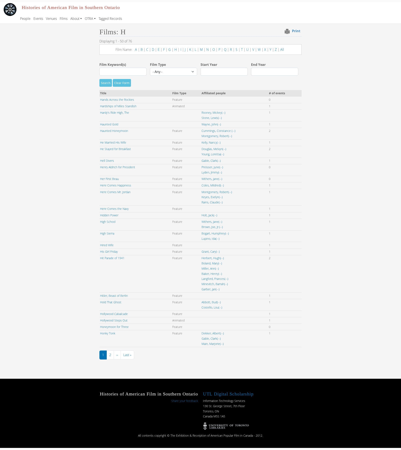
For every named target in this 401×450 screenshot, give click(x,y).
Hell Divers (107, 161)
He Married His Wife (113, 142)
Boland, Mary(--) (212, 263)
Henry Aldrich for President (117, 167)
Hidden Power (109, 215)
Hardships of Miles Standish (118, 106)
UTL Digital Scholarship (228, 393)
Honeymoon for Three (114, 327)
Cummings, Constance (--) (218, 131)
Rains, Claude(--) (212, 202)
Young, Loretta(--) (213, 154)
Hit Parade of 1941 (112, 258)
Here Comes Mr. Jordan (115, 192)
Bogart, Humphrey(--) (215, 233)
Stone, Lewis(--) (212, 118)
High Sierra (107, 233)
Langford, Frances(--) (215, 279)
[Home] (10, 5)
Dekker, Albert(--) (213, 333)
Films (63, 18)
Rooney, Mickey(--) (213, 113)
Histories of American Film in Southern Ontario (71, 7)
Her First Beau (109, 179)
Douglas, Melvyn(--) (214, 149)
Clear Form (121, 83)
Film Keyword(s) (112, 64)
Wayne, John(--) (211, 124)
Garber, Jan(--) (211, 289)
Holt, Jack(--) (209, 215)
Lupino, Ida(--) (211, 239)
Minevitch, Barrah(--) (215, 284)
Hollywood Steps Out (114, 320)
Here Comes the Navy (114, 209)
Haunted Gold (109, 124)
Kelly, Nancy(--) (211, 142)
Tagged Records (110, 18)
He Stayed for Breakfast (115, 149)
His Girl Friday (109, 252)
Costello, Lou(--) (212, 307)
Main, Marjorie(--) (213, 344)
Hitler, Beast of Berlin (114, 296)
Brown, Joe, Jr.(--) (212, 227)
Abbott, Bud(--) (211, 302)
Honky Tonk (107, 333)
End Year (258, 64)
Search (105, 83)
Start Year (208, 64)
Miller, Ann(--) (210, 268)
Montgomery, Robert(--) (217, 136)
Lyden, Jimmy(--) (212, 172)
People (25, 18)
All (282, 49)
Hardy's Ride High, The (114, 113)
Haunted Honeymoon (114, 131)
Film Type (158, 64)
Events (38, 18)
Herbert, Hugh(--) (213, 258)
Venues (51, 18)
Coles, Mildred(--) (213, 185)
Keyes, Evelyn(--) (212, 197)
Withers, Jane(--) (212, 179)
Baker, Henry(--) (212, 274)
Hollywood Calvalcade (114, 314)
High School (107, 222)
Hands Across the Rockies (117, 100)
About (74, 18)
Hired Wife (107, 245)
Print (296, 31)
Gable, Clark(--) (211, 161)
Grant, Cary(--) (211, 252)
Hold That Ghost (110, 302)
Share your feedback (184, 401)
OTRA (89, 18)
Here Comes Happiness (115, 185)
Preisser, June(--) (212, 167)
